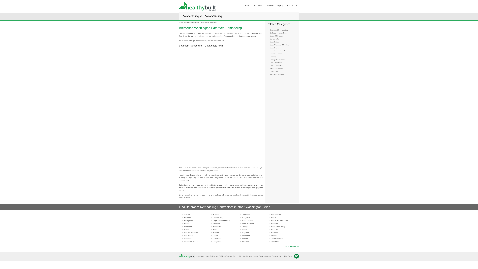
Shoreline (274, 224)
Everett (216, 215)
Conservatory (275, 39)
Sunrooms (274, 72)
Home (246, 5)
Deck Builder (275, 42)
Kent (215, 230)
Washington (205, 23)
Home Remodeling (277, 66)
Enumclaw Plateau (191, 241)
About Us (257, 5)
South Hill (274, 230)
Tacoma (274, 235)
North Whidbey (248, 224)
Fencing (273, 57)
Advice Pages (287, 256)
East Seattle (188, 235)
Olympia (245, 227)
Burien (186, 230)
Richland (245, 241)
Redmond (246, 235)
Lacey (215, 235)
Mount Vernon (247, 221)
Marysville (246, 218)
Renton (245, 238)
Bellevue (187, 218)
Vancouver (275, 241)
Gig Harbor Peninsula (221, 221)
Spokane (274, 233)
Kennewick (217, 227)
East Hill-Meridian (191, 233)
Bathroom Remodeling (192, 23)
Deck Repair (274, 48)
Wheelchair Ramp (277, 75)
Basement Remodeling (279, 30)
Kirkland (216, 233)
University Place (277, 238)
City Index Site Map (245, 256)
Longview (216, 241)
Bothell (186, 224)
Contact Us (292, 5)
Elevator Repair (276, 54)
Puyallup (245, 233)
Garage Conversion (277, 60)
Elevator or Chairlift (277, 51)
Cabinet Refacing (276, 36)
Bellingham (188, 221)
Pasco (244, 230)
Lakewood (217, 238)
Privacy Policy (258, 256)
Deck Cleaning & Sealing (279, 45)
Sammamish (276, 215)
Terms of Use (276, 256)
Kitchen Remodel (276, 69)
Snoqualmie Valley (278, 227)
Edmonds (187, 238)
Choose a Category (274, 5)
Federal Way (218, 218)
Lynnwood (246, 215)
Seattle (273, 218)
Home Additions (276, 63)
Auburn (187, 215)
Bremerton (213, 23)
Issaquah (216, 224)
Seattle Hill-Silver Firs (279, 221)
